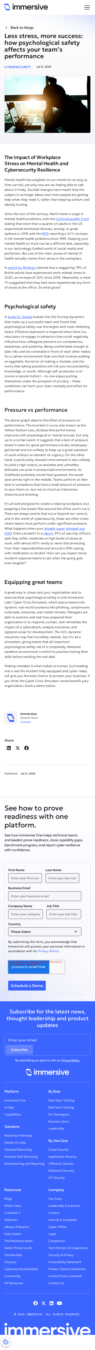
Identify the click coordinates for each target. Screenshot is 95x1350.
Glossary (10, 1262)
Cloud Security (58, 1149)
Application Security (62, 1157)
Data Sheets (12, 1234)
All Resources (13, 1283)
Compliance (56, 1241)
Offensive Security (61, 1164)
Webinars (11, 1220)
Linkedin (25, 722)
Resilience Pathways (18, 1135)
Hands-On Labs (15, 1142)
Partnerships (13, 1255)
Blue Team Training (61, 1100)
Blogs (8, 1199)
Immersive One (15, 1100)
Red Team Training (61, 1107)
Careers (53, 1213)
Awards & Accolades (62, 1220)
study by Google (20, 317)
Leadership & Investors (64, 1206)
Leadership (56, 1128)
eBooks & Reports (16, 1227)
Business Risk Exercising (20, 1157)
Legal (52, 1234)
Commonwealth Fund (72, 219)
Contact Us (56, 1283)
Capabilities (12, 1114)
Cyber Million (57, 1227)
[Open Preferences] (6, 1342)
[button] (86, 7)
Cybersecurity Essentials (21, 1269)
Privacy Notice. (49, 951)
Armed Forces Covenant (65, 1276)
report (48, 533)
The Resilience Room (18, 1241)
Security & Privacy (60, 1255)
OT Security (56, 1178)
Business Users (58, 1121)
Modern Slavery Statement (67, 1269)
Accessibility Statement (64, 1262)
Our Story (55, 1199)
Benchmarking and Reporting (24, 1164)
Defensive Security (61, 1171)
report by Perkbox (22, 267)
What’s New (12, 1206)
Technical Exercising (17, 1149)
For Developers (58, 1114)
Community (12, 1276)
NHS (45, 233)
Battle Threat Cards (18, 1248)
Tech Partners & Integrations (67, 1248)
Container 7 (12, 1213)
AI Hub (9, 1107)
